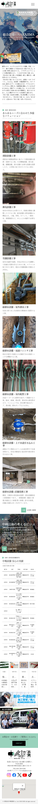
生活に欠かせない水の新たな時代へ (19, 762)
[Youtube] (24, 775)
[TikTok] (30, 775)
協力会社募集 (6, 709)
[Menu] (33, 4)
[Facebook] (14, 775)
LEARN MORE (31, 510)
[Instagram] (8, 775)
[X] (19, 775)
